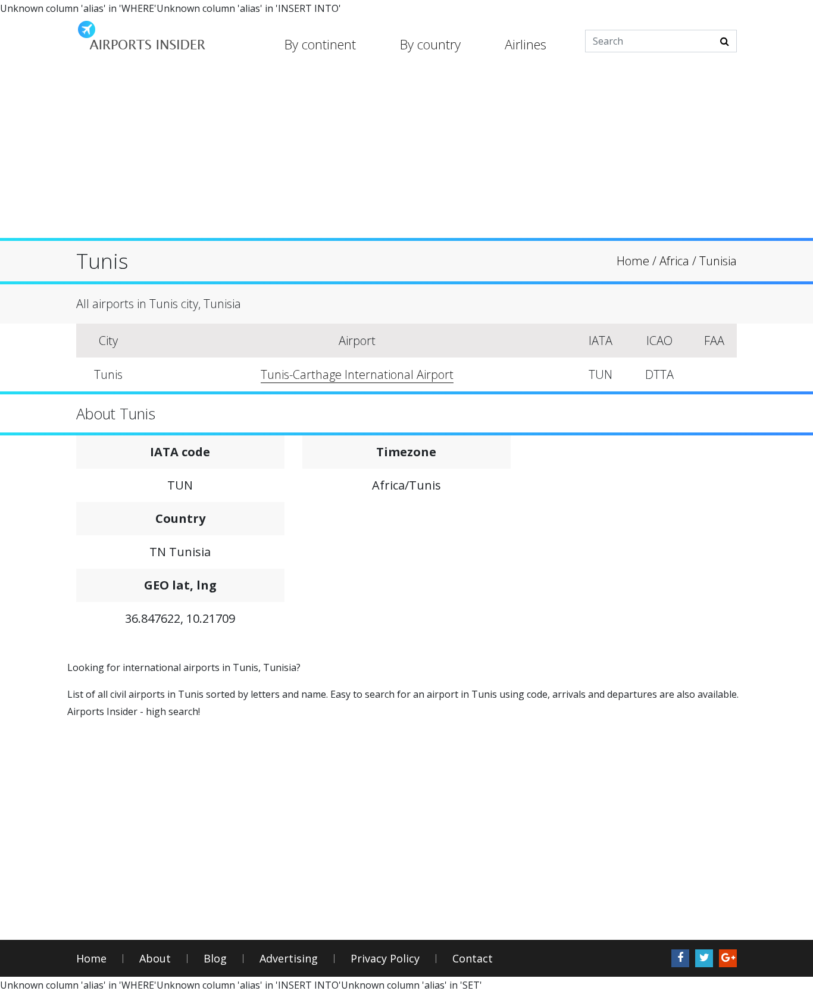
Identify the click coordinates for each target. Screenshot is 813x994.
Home (91, 958)
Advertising (288, 958)
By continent (320, 44)
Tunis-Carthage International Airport (357, 374)
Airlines (525, 44)
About (155, 958)
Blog (215, 958)
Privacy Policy (385, 958)
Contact (472, 958)
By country (430, 44)
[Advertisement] (406, 154)
